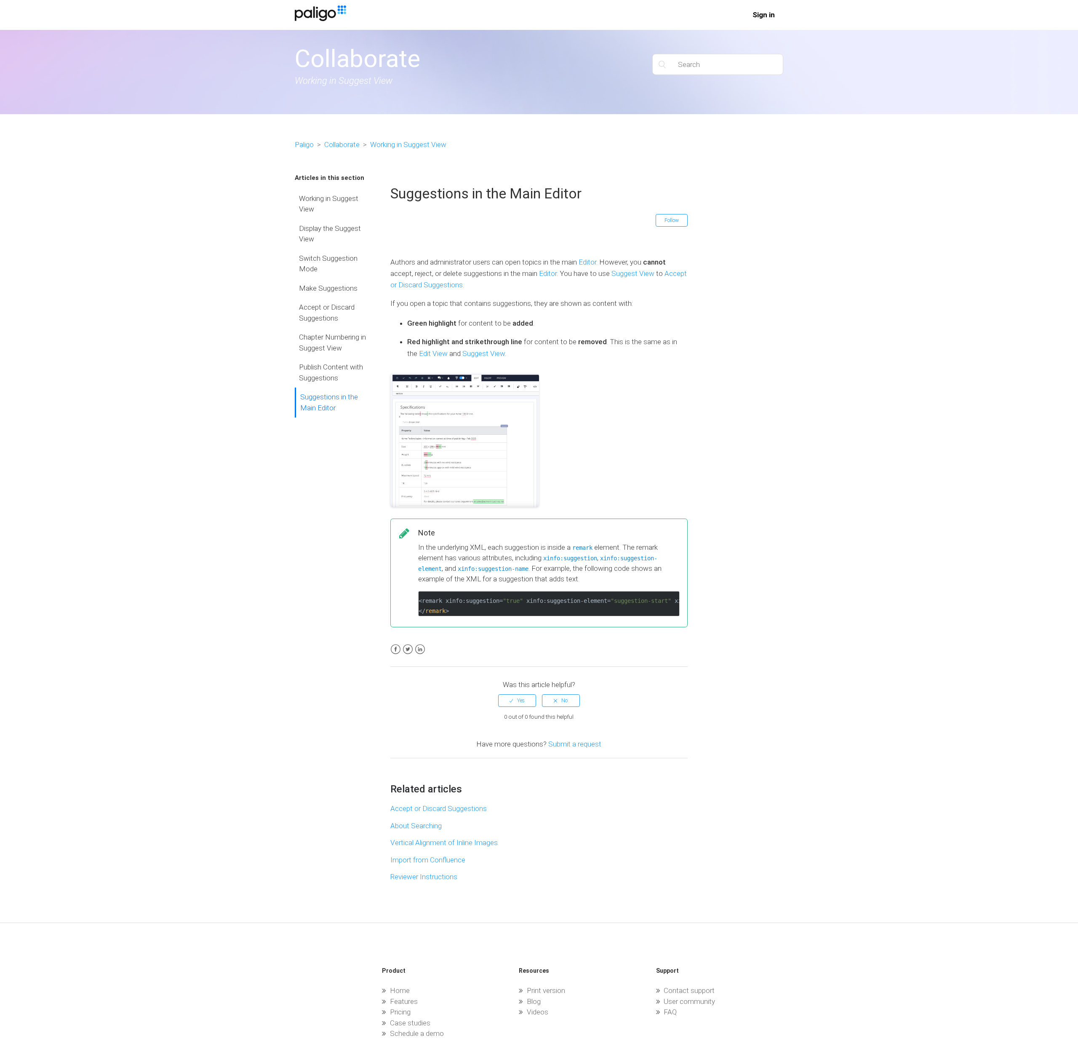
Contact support (689, 990)
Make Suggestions (328, 288)
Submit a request (574, 744)
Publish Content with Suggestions (331, 372)
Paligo (304, 144)
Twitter (408, 649)
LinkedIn (420, 649)
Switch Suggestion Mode (328, 263)
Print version (546, 990)
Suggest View (632, 273)
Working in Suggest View (408, 144)
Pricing (400, 1012)
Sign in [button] (763, 15)
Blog (534, 1001)
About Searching (416, 826)
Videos (537, 1012)
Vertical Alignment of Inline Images (444, 842)
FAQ (670, 1012)
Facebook (395, 649)
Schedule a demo (417, 1033)
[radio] (517, 700)
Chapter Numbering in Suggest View (332, 342)
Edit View (433, 353)
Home (400, 990)
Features (404, 1001)
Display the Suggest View (330, 234)
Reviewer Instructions (423, 876)
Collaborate (342, 144)
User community (689, 1001)
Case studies (410, 1023)
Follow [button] (671, 220)
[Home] (320, 18)
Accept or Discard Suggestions (327, 312)
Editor (587, 262)
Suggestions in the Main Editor (329, 402)
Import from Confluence (427, 860)
